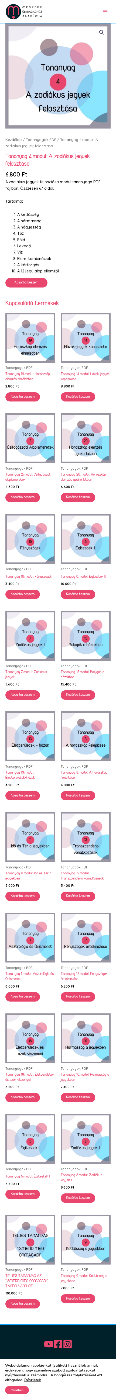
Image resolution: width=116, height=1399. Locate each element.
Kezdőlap (13, 139)
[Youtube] (48, 1344)
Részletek (32, 1380)
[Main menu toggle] (105, 11)
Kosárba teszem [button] (23, 397)
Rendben (17, 1390)
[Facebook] (58, 1344)
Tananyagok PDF (41, 139)
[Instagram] (67, 1344)
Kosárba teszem (26, 282)
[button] (102, 32)
